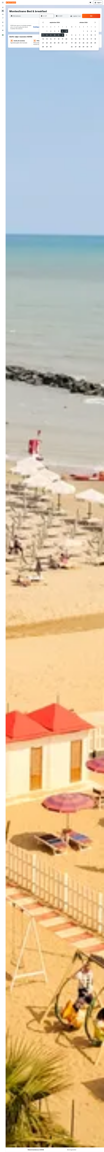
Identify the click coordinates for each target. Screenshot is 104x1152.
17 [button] (54, 39)
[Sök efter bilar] (3, 14)
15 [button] (47, 39)
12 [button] (62, 35)
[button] (3, 2)
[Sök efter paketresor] (3, 17)
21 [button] (43, 43)
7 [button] (79, 35)
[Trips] (3, 30)
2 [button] (50, 31)
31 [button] (91, 47)
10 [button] (54, 35)
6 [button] (66, 31)
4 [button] (58, 31)
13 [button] (66, 35)
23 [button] (51, 43)
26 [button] (62, 43)
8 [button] (83, 35)
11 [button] (58, 35)
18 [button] (58, 39)
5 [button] (62, 31)
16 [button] (50, 39)
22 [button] (47, 43)
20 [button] (66, 39)
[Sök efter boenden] (3, 11)
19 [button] (62, 39)
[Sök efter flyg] (3, 7)
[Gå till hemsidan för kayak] (11, 2)
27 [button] (66, 43)
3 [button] (54, 31)
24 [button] (54, 43)
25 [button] (58, 43)
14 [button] (43, 39)
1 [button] (83, 31)
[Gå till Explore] (3, 22)
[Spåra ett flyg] (3, 25)
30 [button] (51, 47)
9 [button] (50, 35)
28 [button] (43, 47)
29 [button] (47, 47)
